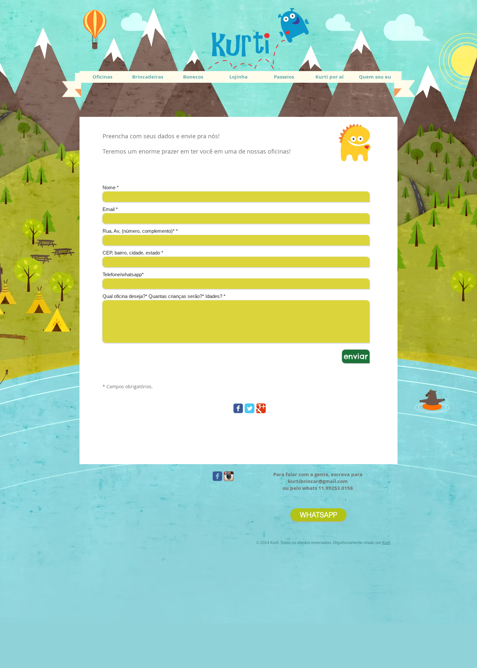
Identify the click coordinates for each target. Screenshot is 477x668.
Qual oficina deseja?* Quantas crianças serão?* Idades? (162, 296)
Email (109, 209)
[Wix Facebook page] (238, 408)
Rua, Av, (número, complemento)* (139, 231)
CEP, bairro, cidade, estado (131, 252)
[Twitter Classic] (249, 408)
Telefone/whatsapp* (123, 274)
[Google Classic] (261, 408)
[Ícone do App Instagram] (229, 476)
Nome (109, 187)
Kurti (386, 542)
